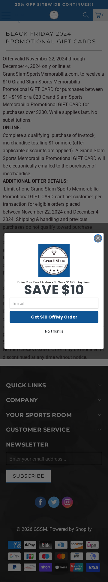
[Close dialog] (98, 238)
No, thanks (54, 331)
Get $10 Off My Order (54, 317)
